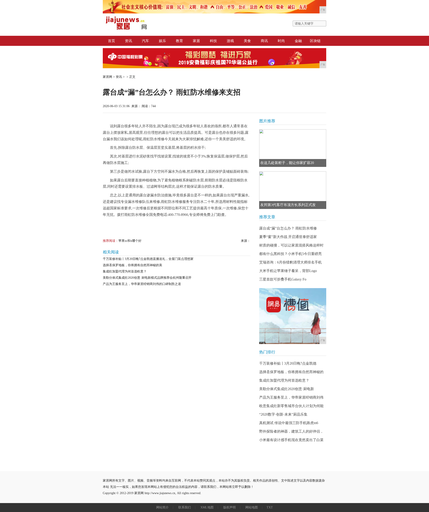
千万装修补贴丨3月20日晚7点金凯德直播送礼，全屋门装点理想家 (148, 259)
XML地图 (207, 507)
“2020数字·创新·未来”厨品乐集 (283, 414)
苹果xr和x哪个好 (129, 240)
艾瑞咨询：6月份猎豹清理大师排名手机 (290, 262)
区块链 (315, 41)
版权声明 (229, 507)
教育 (179, 41)
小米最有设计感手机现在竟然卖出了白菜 (291, 440)
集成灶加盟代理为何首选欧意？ (125, 271)
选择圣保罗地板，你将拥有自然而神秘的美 (132, 265)
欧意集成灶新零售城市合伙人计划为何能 (291, 406)
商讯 (264, 41)
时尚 (281, 41)
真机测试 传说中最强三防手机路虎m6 (288, 423)
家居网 (107, 77)
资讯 (128, 41)
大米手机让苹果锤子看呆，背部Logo (288, 271)
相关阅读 (111, 252)
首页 (111, 41)
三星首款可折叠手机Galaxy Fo (282, 279)
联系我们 (184, 507)
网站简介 (162, 507)
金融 (298, 41)
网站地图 (251, 507)
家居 (196, 41)
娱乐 (162, 41)
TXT (270, 507)
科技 (213, 41)
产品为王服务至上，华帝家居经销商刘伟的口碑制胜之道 (142, 284)
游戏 (230, 41)
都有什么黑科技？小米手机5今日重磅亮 (290, 254)
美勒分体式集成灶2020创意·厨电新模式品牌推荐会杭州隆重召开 (147, 277)
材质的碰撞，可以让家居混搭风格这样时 (291, 245)
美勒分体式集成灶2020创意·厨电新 (286, 389)
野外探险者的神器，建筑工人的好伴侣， (291, 431)
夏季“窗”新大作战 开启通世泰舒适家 (288, 237)
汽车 (145, 41)
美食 (247, 41)
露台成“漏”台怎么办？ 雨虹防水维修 (288, 228)
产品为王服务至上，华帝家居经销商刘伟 (291, 397)
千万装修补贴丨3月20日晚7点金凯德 (287, 363)
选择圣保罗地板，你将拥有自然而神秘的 (291, 372)
